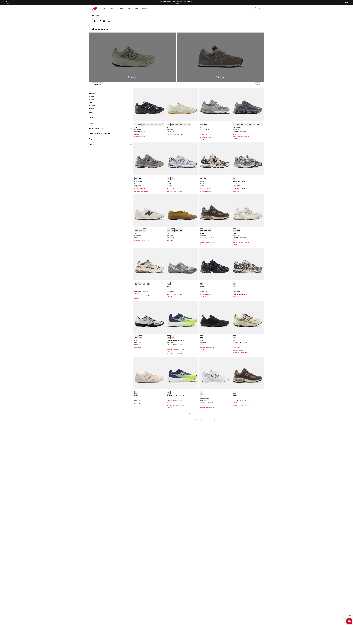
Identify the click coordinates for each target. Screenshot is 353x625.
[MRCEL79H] (169, 337)
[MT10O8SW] (140, 337)
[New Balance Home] (95, 8)
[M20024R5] (206, 230)
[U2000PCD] (258, 124)
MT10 (168, 286)
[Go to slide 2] (175, 4)
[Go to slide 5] (178, 4)
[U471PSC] (140, 230)
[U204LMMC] (148, 124)
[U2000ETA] (238, 124)
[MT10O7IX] (136, 393)
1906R (202, 181)
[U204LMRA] (140, 124)
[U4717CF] (181, 124)
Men (93, 15)
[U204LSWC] (160, 124)
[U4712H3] (169, 124)
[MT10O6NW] (136, 337)
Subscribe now (187, 1)
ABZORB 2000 (237, 127)
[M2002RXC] (136, 178)
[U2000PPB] (250, 124)
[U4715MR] (189, 124)
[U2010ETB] (148, 284)
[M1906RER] (206, 178)
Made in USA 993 (205, 130)
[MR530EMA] (173, 178)
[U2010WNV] (144, 284)
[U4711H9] (185, 124)
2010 (135, 286)
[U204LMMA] (144, 124)
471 (168, 127)
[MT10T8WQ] (169, 230)
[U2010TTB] (136, 284)
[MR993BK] (206, 124)
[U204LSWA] (152, 124)
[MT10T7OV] (181, 230)
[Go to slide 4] (177, 4)
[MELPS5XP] (202, 393)
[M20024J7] (202, 230)
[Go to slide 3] (176, 4)
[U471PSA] (136, 230)
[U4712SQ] (177, 124)
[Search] (250, 8)
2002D (202, 233)
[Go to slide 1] (174, 4)
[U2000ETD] (246, 124)
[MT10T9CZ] (173, 230)
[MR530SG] (169, 178)
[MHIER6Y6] (234, 337)
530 (168, 181)
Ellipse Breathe (204, 398)
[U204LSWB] (156, 124)
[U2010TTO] (140, 284)
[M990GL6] (234, 178)
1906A (202, 286)
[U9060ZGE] (238, 230)
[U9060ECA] (234, 230)
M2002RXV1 (138, 181)
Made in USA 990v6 (239, 181)
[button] (254, 8)
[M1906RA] (202, 178)
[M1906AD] (234, 284)
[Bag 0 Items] (258, 8)
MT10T (169, 233)
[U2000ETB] (242, 124)
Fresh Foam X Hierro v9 (240, 343)
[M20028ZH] (210, 230)
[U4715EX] (173, 124)
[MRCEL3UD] (173, 337)
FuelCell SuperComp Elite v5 (175, 340)
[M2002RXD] (140, 178)
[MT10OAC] (202, 337)
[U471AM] (144, 230)
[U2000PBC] (254, 124)
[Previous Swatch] (136, 124)
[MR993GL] (202, 124)
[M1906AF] (202, 284)
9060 (234, 233)
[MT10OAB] (169, 284)
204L (135, 127)
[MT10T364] (177, 230)
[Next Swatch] (162, 124)
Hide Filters (98, 84)
